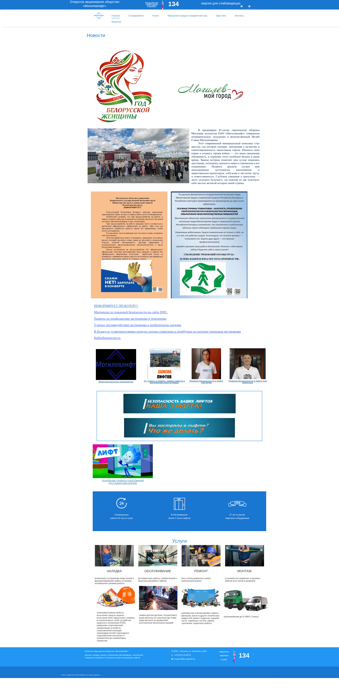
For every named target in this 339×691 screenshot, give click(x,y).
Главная (116, 16)
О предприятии (136, 16)
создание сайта (277, 676)
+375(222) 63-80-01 (182, 655)
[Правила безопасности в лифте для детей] (206, 363)
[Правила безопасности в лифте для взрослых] (247, 363)
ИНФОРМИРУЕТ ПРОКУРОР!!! (116, 305)
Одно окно (221, 16)
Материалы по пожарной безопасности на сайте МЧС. (131, 312)
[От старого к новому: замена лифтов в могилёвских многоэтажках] (164, 363)
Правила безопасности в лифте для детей (206, 382)
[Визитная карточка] (116, 364)
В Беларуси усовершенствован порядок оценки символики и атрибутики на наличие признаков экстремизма (167, 331)
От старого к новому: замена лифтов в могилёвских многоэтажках (164, 382)
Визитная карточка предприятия (116, 382)
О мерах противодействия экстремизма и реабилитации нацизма (137, 325)
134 (173, 3)
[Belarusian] (253, 7)
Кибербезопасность (107, 338)
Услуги (155, 16)
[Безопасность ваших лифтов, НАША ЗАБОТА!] (179, 403)
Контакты (239, 16)
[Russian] (244, 7)
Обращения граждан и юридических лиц (187, 16)
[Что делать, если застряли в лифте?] (179, 427)
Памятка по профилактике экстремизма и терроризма (130, 318)
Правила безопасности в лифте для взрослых (248, 382)
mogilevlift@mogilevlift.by (184, 659)
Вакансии (116, 22)
